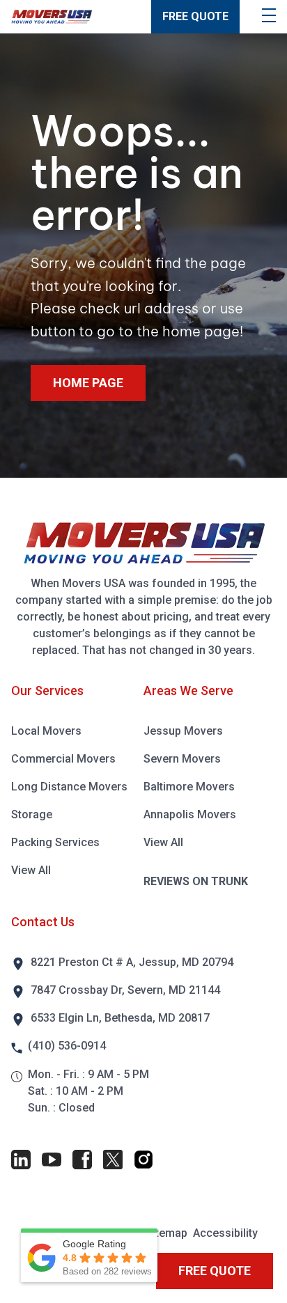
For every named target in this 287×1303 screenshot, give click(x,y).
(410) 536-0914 (67, 1045)
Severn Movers (182, 758)
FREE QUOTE (195, 16)
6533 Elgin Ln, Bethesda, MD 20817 (120, 1017)
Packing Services (55, 842)
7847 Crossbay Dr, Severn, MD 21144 (125, 990)
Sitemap (166, 1233)
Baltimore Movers (189, 786)
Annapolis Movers (190, 814)
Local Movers (46, 731)
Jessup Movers (183, 731)
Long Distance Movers (69, 786)
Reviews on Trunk (196, 881)
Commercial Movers (63, 758)
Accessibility (225, 1233)
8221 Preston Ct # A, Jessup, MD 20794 (132, 962)
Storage (31, 814)
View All (31, 870)
